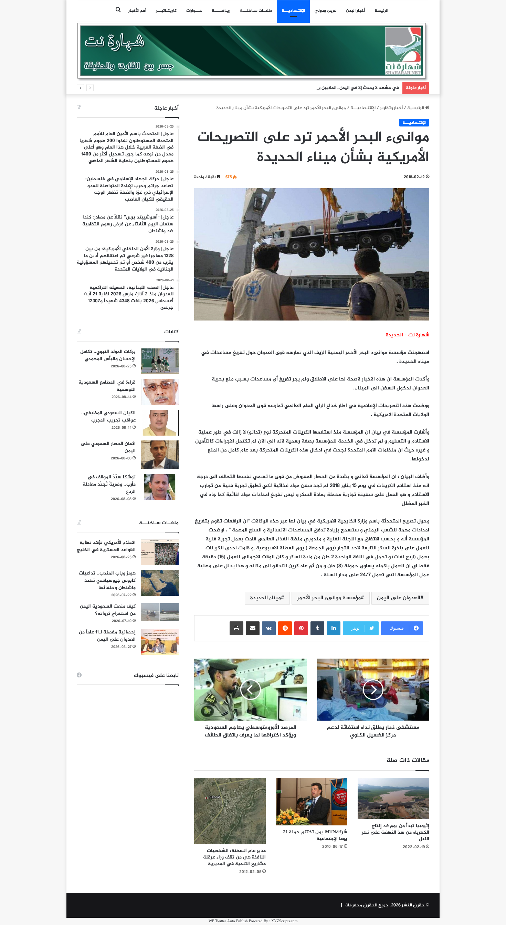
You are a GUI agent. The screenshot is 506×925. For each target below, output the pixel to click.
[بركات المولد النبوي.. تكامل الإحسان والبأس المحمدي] (160, 361)
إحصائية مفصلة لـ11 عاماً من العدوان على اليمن (107, 635)
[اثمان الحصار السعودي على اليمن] (160, 454)
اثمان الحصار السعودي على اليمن (108, 447)
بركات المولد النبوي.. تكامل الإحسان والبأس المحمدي (108, 355)
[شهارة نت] (253, 52)
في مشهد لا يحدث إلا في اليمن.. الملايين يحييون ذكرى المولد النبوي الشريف (326, 88)
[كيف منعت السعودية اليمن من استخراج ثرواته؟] (160, 612)
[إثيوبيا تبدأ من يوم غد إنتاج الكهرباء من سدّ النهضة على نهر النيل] (393, 798)
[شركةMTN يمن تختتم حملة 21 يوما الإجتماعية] (312, 801)
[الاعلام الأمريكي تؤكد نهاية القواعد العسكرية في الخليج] (160, 552)
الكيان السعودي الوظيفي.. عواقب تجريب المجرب (108, 416)
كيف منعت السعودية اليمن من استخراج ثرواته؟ (108, 610)
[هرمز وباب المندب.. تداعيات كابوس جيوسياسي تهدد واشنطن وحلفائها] (160, 583)
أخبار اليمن (355, 10)
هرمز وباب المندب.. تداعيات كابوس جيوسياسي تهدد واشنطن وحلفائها (107, 580)
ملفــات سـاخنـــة (256, 10)
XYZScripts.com (284, 921)
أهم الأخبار (137, 10)
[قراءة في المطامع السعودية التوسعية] (160, 392)
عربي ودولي (325, 10)
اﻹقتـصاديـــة (293, 10)
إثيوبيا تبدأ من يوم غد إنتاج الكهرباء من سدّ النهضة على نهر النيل (395, 832)
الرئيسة (381, 10)
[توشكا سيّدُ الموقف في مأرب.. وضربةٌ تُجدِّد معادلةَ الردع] (160, 487)
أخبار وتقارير (391, 108)
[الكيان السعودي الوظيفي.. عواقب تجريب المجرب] (160, 423)
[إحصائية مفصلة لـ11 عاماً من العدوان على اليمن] (160, 642)
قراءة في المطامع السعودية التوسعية (107, 386)
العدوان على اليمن (398, 598)
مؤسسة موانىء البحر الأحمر (329, 598)
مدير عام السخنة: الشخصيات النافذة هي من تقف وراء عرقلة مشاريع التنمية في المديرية (234, 857)
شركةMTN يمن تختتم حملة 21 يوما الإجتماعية (315, 835)
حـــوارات (194, 10)
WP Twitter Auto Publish (228, 921)
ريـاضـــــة (221, 10)
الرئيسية (416, 108)
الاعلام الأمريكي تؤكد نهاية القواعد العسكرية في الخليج (106, 546)
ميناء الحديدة (265, 598)
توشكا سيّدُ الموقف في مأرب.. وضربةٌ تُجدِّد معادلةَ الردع (109, 484)
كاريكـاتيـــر (166, 10)
